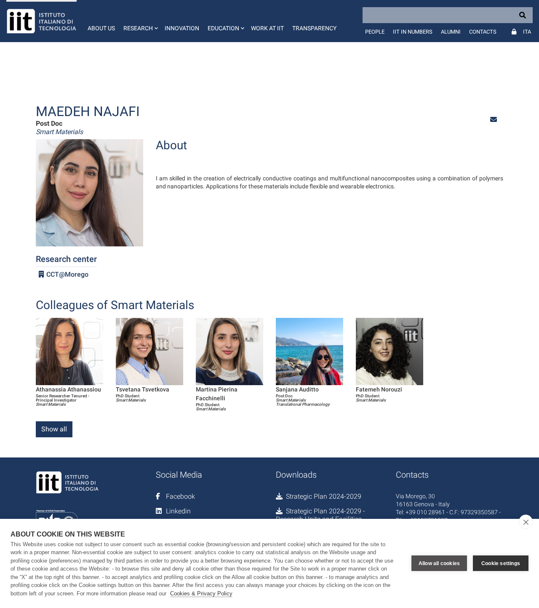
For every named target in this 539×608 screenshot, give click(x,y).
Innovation (182, 28)
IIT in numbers (412, 32)
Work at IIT (267, 28)
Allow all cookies (439, 563)
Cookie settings (500, 563)
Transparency (314, 28)
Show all (54, 429)
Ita (527, 32)
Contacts (482, 32)
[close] (526, 522)
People (374, 32)
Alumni (451, 32)
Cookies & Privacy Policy (201, 593)
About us (101, 28)
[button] (139, 21)
